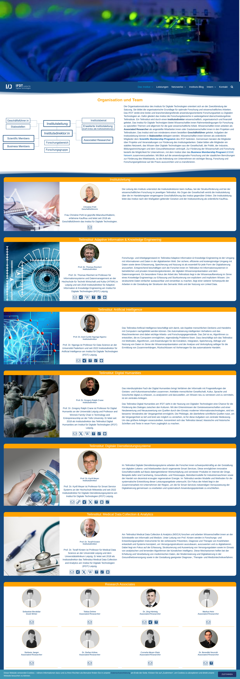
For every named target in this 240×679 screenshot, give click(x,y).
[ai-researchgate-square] (99, 297)
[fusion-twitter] (80, 433)
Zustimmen (227, 674)
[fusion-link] (78, 502)
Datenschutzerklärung (120, 673)
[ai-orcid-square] (105, 297)
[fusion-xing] (80, 297)
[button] (232, 87)
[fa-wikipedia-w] (87, 297)
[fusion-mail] (89, 227)
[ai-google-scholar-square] (93, 297)
